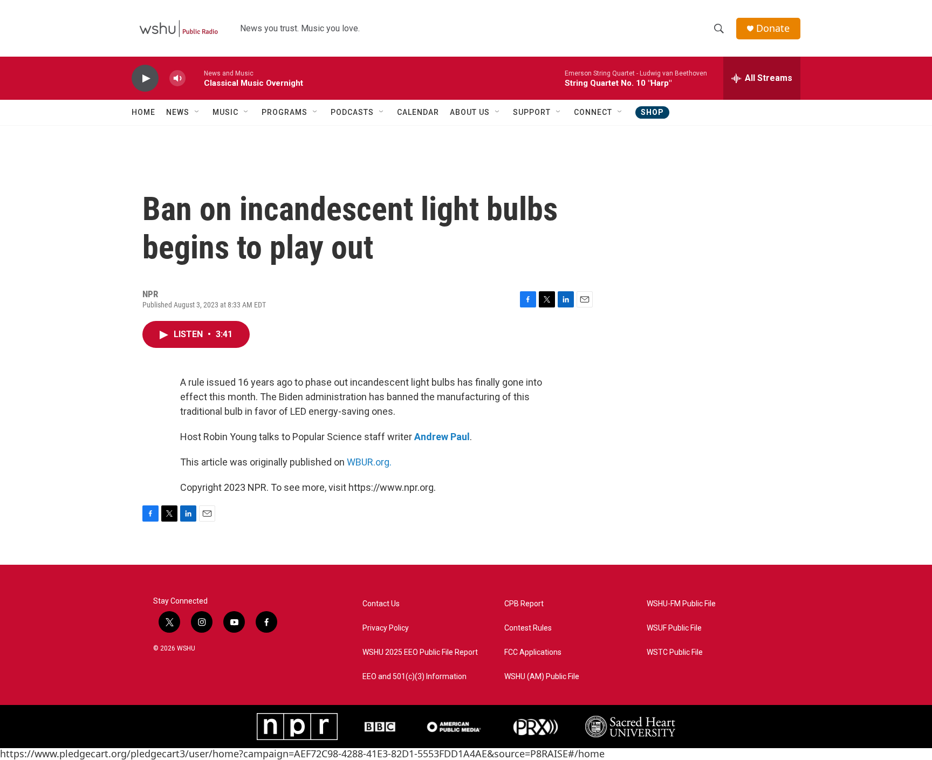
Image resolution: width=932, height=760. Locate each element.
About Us (470, 112)
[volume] (177, 78)
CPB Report (524, 604)
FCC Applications (532, 652)
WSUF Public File (674, 628)
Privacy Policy (385, 628)
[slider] (194, 78)
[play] (145, 78)
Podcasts (352, 112)
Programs (284, 112)
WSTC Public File (675, 652)
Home (143, 112)
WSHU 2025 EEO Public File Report (420, 652)
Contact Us (381, 604)
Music (225, 112)
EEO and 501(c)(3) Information (414, 677)
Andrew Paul (442, 436)
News (177, 112)
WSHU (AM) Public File (541, 677)
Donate (773, 28)
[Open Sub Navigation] (197, 112)
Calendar (418, 112)
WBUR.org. (369, 462)
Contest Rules (528, 628)
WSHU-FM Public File (681, 604)
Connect (593, 112)
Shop (652, 112)
